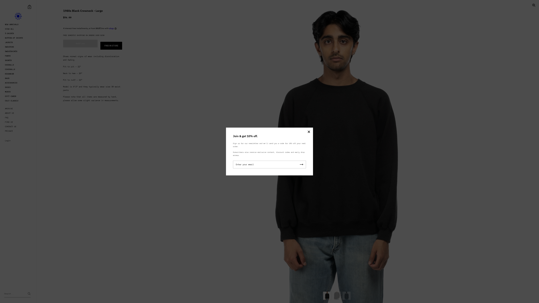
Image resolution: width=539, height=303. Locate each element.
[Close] (309, 132)
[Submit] (301, 164)
